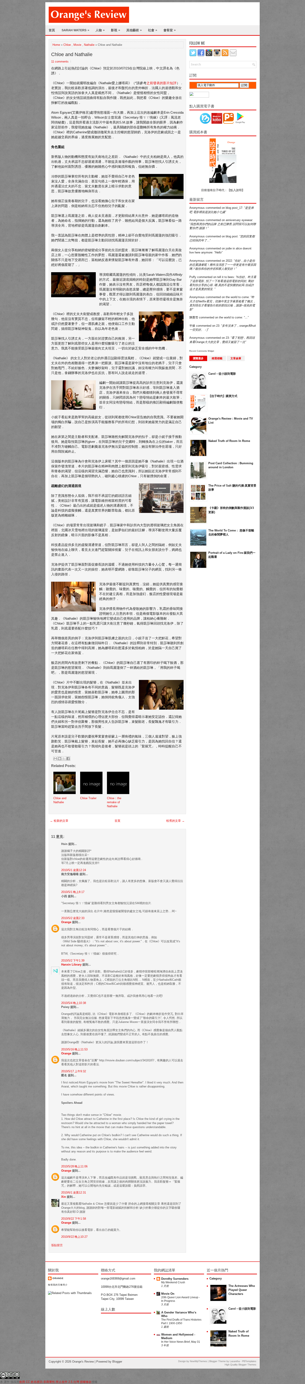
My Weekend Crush (173, 1282)
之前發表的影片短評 (161, 83)
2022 (229, 260)
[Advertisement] (207, 644)
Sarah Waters (75, 30)
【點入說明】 (236, 190)
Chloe (67, 44)
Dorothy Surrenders (174, 1278)
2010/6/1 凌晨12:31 (73, 1192)
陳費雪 (193, 317)
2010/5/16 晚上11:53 (74, 1049)
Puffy (192, 277)
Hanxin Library (71, 964)
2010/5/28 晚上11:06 (74, 1166)
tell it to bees (225, 277)
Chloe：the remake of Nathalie (114, 802)
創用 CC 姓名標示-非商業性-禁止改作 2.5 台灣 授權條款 (55, 1382)
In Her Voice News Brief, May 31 (180, 1341)
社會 (152, 30)
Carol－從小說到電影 (222, 373)
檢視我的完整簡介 (58, 1285)
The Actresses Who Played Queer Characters (241, 1290)
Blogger (117, 1361)
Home (56, 44)
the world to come (237, 297)
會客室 (169, 30)
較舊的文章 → (175, 820)
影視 (115, 30)
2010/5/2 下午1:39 (72, 960)
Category (195, 366)
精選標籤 (217, 358)
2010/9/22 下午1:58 (73, 1218)
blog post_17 (234, 207)
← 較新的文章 (59, 820)
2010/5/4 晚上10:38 (73, 1003)
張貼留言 (57, 1245)
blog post (232, 236)
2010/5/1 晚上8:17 (72, 892)
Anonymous (197, 207)
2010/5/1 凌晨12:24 (73, 870)
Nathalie (89, 44)
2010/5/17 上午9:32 (73, 1071)
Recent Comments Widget (201, 351)
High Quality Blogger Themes (240, 1364)
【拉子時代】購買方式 (222, 396)
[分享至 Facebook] (68, 758)
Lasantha (235, 1361)
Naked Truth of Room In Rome (229, 441)
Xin (63, 1196)
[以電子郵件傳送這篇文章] (55, 758)
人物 (100, 30)
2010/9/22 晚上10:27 (74, 1236)
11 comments (60, 61)
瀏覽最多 (198, 358)
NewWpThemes (198, 1361)
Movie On (167, 1293)
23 (217, 325)
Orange (66, 922)
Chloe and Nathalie (71, 54)
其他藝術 (134, 30)
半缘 (192, 325)
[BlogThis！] (59, 758)
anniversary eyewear (239, 220)
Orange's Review (83, 1361)
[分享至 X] (64, 758)
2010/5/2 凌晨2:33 (72, 918)
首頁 (52, 30)
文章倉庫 (235, 358)
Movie (77, 44)
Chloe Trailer (88, 798)
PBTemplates (249, 1361)
